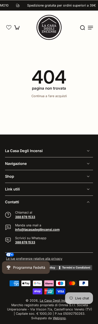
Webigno (59, 318)
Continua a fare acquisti (49, 96)
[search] (82, 27)
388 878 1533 (25, 217)
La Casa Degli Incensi (56, 300)
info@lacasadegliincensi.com (37, 229)
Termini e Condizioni (76, 267)
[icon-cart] (18, 27)
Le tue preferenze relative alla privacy (34, 259)
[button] (8, 27)
